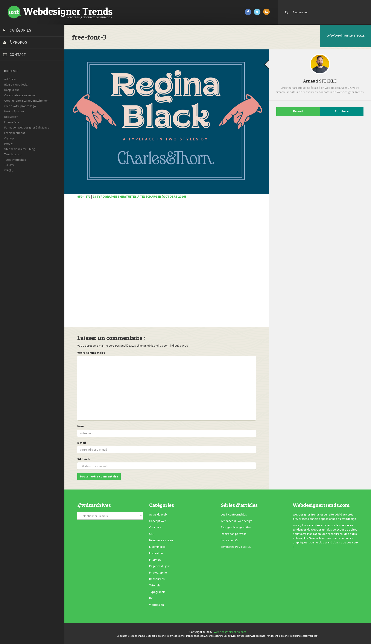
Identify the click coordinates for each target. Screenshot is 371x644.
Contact (18, 54)
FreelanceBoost (14, 133)
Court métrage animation (20, 95)
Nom (80, 426)
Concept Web (158, 521)
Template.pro (12, 154)
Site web (83, 459)
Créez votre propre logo (20, 106)
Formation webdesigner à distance (26, 127)
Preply (8, 143)
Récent (298, 111)
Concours (155, 527)
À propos (18, 42)
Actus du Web (158, 515)
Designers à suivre (161, 540)
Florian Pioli (11, 122)
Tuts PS (9, 165)
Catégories (20, 30)
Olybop (9, 138)
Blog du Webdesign (16, 84)
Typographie (157, 592)
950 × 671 (84, 196)
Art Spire (10, 79)
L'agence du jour (159, 566)
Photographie (158, 573)
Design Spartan (14, 111)
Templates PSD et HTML (236, 547)
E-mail (81, 443)
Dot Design (11, 117)
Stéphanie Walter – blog (19, 149)
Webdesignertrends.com (230, 632)
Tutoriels (154, 585)
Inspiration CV (229, 540)
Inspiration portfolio (233, 534)
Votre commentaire (91, 353)
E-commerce (157, 547)
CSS (151, 534)
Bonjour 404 (11, 90)
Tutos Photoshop (15, 160)
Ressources (157, 579)
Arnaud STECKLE (354, 35)
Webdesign (156, 605)
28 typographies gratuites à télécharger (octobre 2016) (139, 196)
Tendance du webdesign (236, 521)
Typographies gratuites (236, 527)
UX (150, 598)
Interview (155, 560)
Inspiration (156, 553)
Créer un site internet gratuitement (26, 100)
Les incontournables (234, 515)
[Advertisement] (166, 265)
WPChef (9, 170)
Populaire (342, 111)
